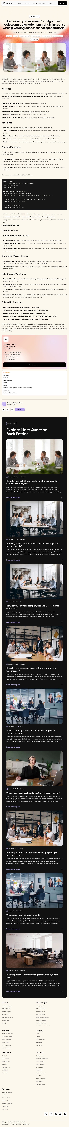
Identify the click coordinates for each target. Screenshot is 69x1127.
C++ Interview (39, 1067)
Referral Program (40, 1039)
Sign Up (18, 409)
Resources (42, 3)
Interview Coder (6, 1061)
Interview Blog (5, 1100)
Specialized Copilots (7, 1017)
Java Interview (39, 1070)
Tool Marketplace (6, 1048)
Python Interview (40, 1064)
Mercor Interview (40, 1014)
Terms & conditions (16, 1124)
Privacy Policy (39, 1045)
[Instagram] (7, 409)
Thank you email (6, 1045)
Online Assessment (41, 1008)
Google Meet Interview (42, 1058)
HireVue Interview (40, 1011)
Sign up (61, 3)
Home (20, 3)
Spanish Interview (40, 1075)
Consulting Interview (41, 1020)
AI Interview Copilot (7, 1006)
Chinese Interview (40, 1078)
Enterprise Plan (6, 1014)
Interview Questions (7, 1103)
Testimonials (5, 1106)
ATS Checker (5, 1042)
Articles (4, 1095)
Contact (38, 1036)
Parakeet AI (5, 1073)
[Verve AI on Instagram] (56, 1114)
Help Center (5, 1109)
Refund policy (5, 1124)
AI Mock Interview (6, 1008)
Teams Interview (40, 1061)
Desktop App (5, 1020)
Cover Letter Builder (7, 1036)
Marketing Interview (41, 1023)
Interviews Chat (6, 1067)
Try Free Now (33, 365)
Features (26, 3)
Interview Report (6, 1011)
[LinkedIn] (12, 409)
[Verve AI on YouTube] (60, 1114)
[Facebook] (3, 409)
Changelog (39, 1042)
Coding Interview (40, 1006)
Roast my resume (6, 1039)
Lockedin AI (5, 1070)
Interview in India (40, 1084)
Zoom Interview (40, 1055)
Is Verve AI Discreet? (7, 1092)
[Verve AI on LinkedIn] (65, 1114)
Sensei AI (4, 1064)
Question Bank (6, 1098)
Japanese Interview (41, 1073)
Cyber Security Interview (42, 1017)
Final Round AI (5, 1058)
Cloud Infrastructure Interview (43, 1026)
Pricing (35, 3)
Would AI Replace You (7, 1033)
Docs (50, 3)
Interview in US (40, 1081)
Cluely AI (4, 1055)
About (37, 1033)
